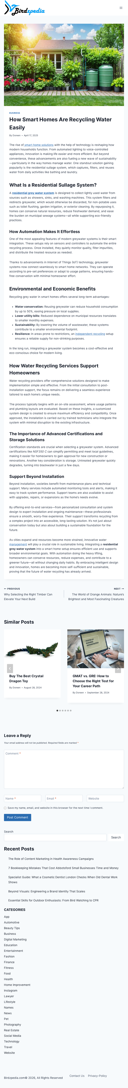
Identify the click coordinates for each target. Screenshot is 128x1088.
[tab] (57, 710)
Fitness (9, 967)
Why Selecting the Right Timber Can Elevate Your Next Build (28, 594)
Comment (13, 753)
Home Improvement (17, 985)
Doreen (16, 135)
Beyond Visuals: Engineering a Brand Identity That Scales (46, 891)
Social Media (12, 1035)
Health (8, 979)
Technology (11, 1041)
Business (14, 113)
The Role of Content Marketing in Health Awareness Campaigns (51, 858)
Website (93, 798)
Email (51, 798)
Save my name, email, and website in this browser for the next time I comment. (55, 807)
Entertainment (13, 950)
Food (7, 973)
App (6, 916)
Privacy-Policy (97, 1075)
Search (8, 831)
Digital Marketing (15, 939)
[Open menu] (121, 7)
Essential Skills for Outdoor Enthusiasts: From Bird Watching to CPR (53, 900)
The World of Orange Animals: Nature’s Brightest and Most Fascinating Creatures (96, 594)
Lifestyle (9, 1002)
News (8, 1013)
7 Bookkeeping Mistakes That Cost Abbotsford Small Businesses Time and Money (63, 868)
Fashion (9, 956)
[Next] (118, 668)
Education (10, 945)
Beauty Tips (12, 928)
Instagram (10, 990)
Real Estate (11, 1030)
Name (11, 798)
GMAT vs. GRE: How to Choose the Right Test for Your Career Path (93, 681)
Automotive (11, 922)
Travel (8, 1047)
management (18, 544)
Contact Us (77, 1075)
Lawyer (9, 996)
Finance (9, 962)
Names (9, 1007)
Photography (12, 1024)
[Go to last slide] (10, 668)
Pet (6, 1019)
